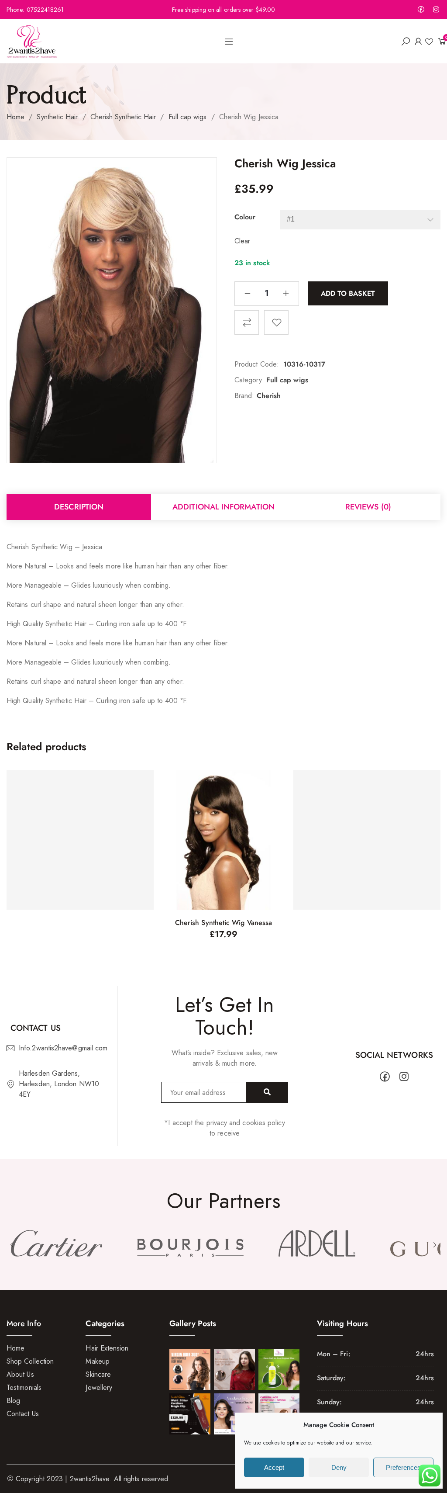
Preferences (403, 1467)
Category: (249, 380)
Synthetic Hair (57, 117)
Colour (244, 217)
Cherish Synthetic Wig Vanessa (223, 923)
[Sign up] (267, 1092)
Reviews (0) (368, 507)
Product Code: (256, 364)
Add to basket (348, 293)
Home (15, 117)
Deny (339, 1467)
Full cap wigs (187, 117)
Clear (242, 241)
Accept (274, 1467)
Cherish (269, 396)
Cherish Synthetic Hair (123, 117)
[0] (438, 41)
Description (78, 507)
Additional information (223, 507)
